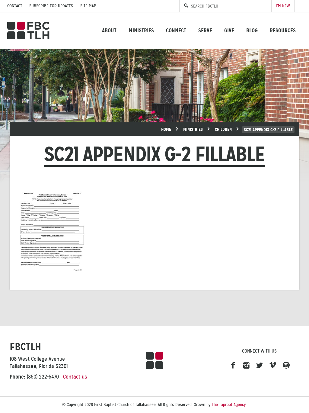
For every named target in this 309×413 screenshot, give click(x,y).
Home (166, 129)
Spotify (286, 365)
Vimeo (272, 365)
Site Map (88, 5)
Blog (252, 30)
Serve (205, 30)
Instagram (246, 365)
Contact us (75, 376)
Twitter (259, 365)
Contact (14, 5)
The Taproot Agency (229, 404)
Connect (176, 30)
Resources (283, 30)
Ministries (141, 30)
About (109, 30)
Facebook (232, 365)
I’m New (283, 5)
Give (229, 30)
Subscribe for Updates (51, 5)
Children (223, 129)
